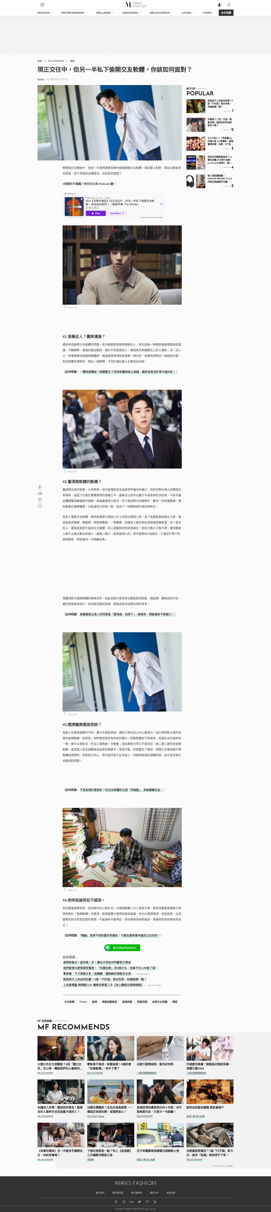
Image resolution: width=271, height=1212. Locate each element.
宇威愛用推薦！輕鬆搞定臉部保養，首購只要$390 (209, 1066)
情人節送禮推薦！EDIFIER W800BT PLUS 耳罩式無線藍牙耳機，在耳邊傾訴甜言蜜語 (220, 178)
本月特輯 (226, 13)
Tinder (83, 1002)
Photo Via (72, 307)
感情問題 (127, 1002)
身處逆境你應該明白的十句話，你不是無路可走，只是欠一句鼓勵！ (159, 1109)
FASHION (43, 13)
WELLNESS (103, 13)
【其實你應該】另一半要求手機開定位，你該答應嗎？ (60, 1153)
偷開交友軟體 (159, 1002)
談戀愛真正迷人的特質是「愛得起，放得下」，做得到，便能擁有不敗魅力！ (127, 614)
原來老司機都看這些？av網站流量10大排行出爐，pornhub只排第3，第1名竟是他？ (220, 160)
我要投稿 (171, 1192)
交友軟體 (69, 1002)
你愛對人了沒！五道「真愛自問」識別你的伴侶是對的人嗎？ (220, 122)
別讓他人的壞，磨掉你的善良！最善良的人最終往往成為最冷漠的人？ (60, 1109)
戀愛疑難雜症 (109, 1002)
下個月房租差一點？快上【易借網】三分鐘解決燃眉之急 (109, 1153)
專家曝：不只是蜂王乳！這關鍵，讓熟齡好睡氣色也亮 (97, 973)
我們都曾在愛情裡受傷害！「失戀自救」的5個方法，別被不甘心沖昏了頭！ (110, 968)
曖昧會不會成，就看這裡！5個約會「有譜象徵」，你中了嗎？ (109, 1066)
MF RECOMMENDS (73, 1027)
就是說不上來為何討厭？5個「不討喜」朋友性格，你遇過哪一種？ (105, 979)
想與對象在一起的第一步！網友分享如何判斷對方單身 (97, 962)
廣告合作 (154, 1192)
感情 (94, 1002)
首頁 (39, 61)
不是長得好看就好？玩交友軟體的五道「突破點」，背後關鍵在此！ (121, 790)
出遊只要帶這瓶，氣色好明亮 (155, 1064)
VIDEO (207, 13)
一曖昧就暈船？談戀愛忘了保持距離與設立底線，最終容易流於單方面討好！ (128, 371)
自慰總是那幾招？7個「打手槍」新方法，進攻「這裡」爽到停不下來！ (209, 1153)
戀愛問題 (142, 1002)
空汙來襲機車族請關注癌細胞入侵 (158, 1150)
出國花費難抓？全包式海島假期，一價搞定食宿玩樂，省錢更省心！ (109, 1109)
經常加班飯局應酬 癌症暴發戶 (205, 1107)
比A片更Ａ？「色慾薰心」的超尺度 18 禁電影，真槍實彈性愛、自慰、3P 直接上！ (220, 141)
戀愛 (72, 61)
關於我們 (100, 1192)
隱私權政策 (117, 1192)
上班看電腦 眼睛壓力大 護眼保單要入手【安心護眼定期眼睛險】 (103, 985)
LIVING (186, 13)
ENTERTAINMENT (73, 13)
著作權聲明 (136, 1192)
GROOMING (130, 13)
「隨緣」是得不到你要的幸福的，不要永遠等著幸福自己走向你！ (120, 935)
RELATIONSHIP (160, 13)
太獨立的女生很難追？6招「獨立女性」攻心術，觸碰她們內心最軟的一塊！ (60, 1067)
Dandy (40, 79)
